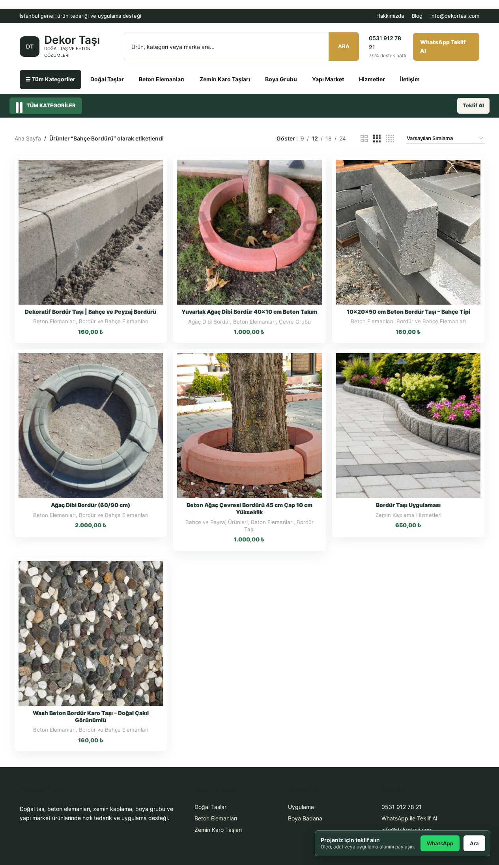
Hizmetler (372, 79)
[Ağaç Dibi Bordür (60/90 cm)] (91, 425)
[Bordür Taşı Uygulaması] (408, 425)
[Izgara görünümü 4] (390, 139)
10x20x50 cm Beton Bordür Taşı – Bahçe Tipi (408, 311)
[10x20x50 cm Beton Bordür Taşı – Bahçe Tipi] (408, 232)
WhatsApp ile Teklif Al (409, 818)
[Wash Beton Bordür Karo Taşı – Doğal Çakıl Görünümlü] (91, 633)
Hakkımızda (390, 16)
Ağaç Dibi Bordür (209, 321)
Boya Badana (305, 818)
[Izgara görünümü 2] (364, 139)
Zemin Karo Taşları (225, 79)
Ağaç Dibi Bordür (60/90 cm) (90, 505)
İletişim (410, 79)
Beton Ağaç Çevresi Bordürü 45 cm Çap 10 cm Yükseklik (249, 508)
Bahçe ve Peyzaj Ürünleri (216, 522)
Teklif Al (473, 105)
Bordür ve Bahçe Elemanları (113, 321)
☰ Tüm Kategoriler (50, 79)
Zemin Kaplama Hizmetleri (408, 515)
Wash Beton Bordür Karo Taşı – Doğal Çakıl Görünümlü (91, 716)
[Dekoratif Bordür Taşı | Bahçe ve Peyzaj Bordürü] (91, 232)
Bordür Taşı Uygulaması (408, 505)
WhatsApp (440, 843)
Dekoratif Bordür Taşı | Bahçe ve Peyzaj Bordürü (90, 311)
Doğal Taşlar (107, 79)
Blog (417, 16)
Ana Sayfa (28, 138)
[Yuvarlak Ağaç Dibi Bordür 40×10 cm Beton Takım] (249, 232)
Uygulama (301, 806)
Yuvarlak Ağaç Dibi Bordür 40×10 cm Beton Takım (249, 311)
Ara (343, 46)
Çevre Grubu (295, 321)
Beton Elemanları (162, 79)
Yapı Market (328, 79)
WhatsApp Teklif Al (443, 46)
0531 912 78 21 (401, 806)
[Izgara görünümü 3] (377, 139)
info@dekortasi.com (454, 16)
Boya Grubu (281, 79)
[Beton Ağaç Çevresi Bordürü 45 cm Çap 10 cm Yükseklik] (249, 425)
